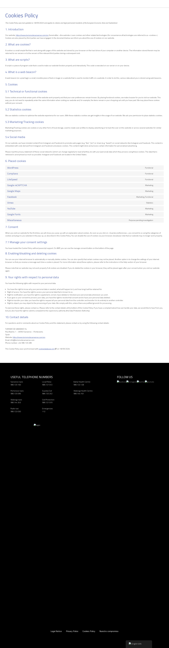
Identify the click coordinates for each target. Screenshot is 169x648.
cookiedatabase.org (46, 348)
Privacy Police (72, 631)
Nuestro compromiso (108, 631)
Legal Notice (56, 631)
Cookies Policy (89, 631)
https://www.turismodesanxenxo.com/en (32, 35)
